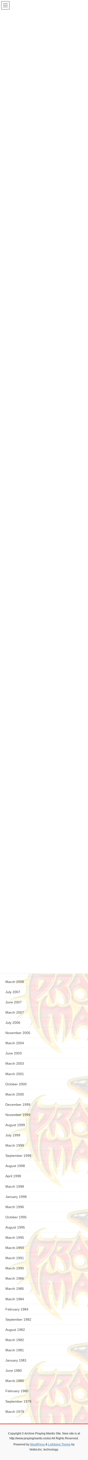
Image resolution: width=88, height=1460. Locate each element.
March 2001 (14, 1074)
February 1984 (16, 1309)
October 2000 (16, 1084)
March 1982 (14, 1340)
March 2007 (14, 1012)
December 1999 (17, 1104)
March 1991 (14, 1258)
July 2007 (12, 992)
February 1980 (16, 1391)
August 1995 (15, 1227)
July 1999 (12, 1135)
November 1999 (17, 1115)
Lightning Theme (59, 1444)
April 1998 (13, 1176)
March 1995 (14, 1237)
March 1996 (14, 1207)
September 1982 (18, 1319)
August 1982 (15, 1330)
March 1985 (14, 1289)
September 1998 (18, 1156)
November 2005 (17, 1033)
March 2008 (14, 982)
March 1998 (14, 1186)
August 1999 (15, 1125)
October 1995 (16, 1217)
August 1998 (15, 1166)
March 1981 (14, 1350)
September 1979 (18, 1401)
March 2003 (14, 1063)
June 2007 (13, 1002)
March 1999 (14, 1145)
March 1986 (14, 1278)
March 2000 (14, 1094)
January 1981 (16, 1360)
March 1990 (14, 1268)
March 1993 (14, 1248)
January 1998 (16, 1197)
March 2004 (14, 1043)
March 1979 (14, 1412)
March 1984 (14, 1299)
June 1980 (13, 1370)
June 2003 (13, 1053)
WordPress (37, 1444)
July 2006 (12, 1023)
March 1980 (14, 1381)
